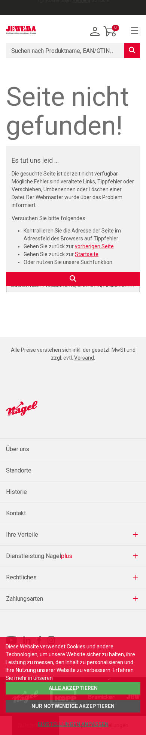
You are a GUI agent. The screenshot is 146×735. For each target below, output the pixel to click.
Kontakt (16, 513)
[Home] (21, 30)
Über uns (17, 449)
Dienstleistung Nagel (39, 556)
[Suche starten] (132, 50)
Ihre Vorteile (22, 534)
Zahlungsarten (24, 598)
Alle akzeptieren (73, 688)
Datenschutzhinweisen (81, 678)
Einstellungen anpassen (73, 724)
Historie (16, 491)
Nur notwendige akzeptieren (73, 706)
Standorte (18, 470)
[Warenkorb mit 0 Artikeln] (110, 37)
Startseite (86, 254)
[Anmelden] (95, 32)
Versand (81, 7)
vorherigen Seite (94, 246)
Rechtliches (21, 577)
